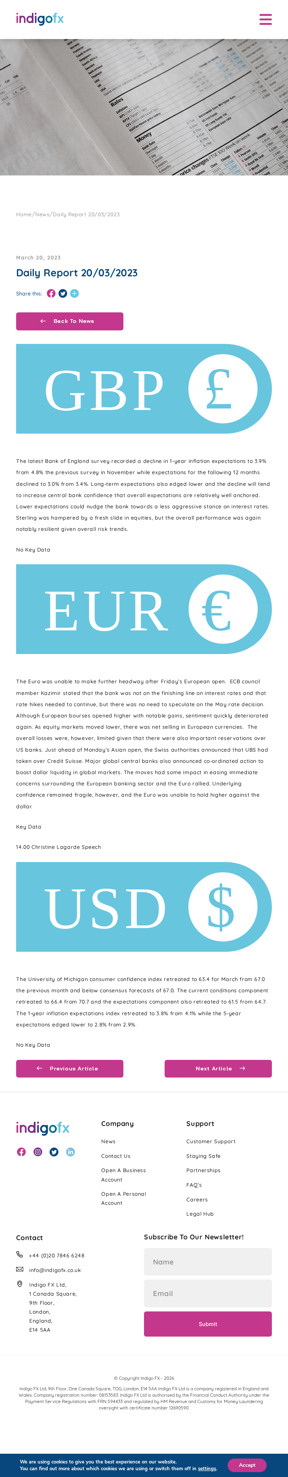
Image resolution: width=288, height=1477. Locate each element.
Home (24, 214)
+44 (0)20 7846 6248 (56, 1255)
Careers (197, 1199)
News (42, 214)
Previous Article (73, 1068)
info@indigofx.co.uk (55, 1270)
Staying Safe (203, 1156)
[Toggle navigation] (266, 19)
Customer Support (211, 1141)
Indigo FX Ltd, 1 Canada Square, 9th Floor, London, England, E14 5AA (53, 1307)
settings (207, 1468)
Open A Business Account (123, 1175)
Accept (247, 1465)
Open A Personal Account (123, 1198)
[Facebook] (51, 293)
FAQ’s (194, 1185)
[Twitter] (63, 293)
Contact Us (115, 1156)
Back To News (73, 321)
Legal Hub (200, 1213)
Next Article (215, 1068)
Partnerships (203, 1170)
